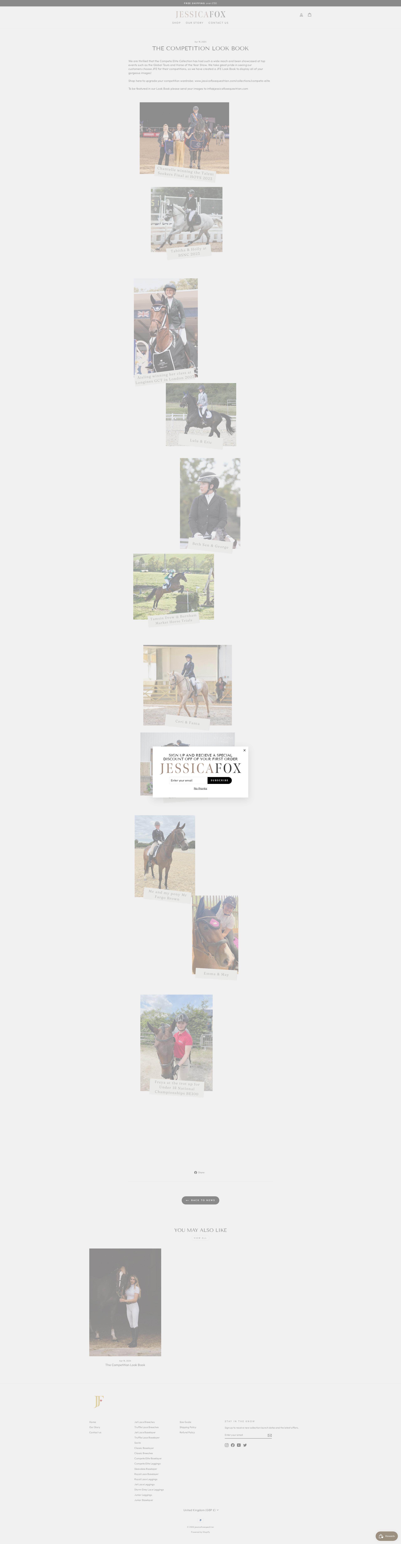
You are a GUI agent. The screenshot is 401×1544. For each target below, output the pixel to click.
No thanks (200, 788)
